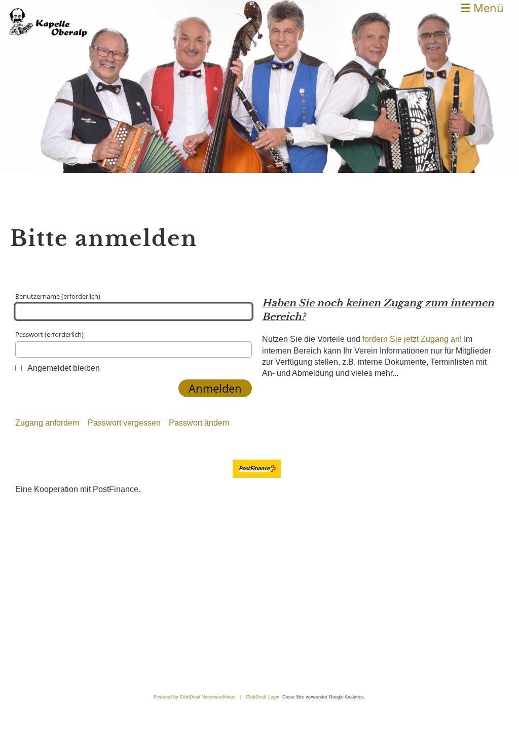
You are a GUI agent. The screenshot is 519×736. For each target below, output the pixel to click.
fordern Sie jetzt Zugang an (411, 339)
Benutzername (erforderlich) (57, 296)
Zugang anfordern (47, 422)
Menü (487, 7)
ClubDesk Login (262, 696)
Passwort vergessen (124, 422)
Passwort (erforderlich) (49, 334)
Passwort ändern (199, 422)
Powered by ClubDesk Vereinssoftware (195, 696)
